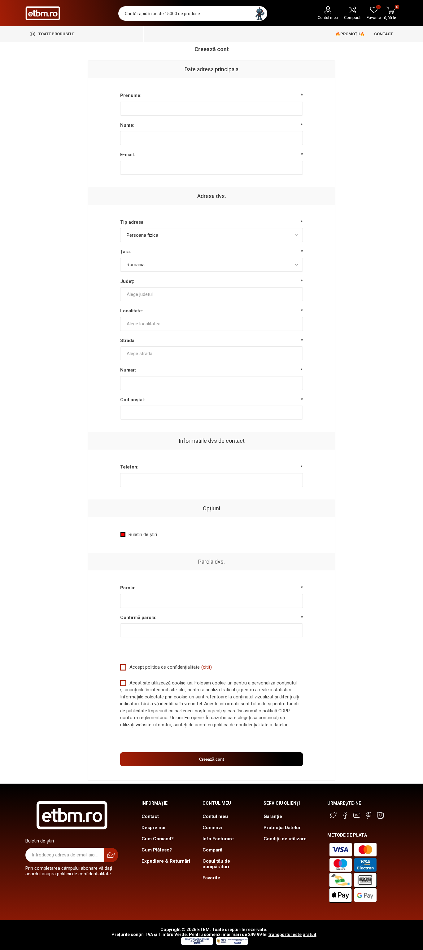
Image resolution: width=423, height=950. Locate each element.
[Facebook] (345, 815)
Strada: (128, 340)
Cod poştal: (132, 399)
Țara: (125, 251)
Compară (352, 17)
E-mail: (127, 154)
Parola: (127, 588)
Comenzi (212, 827)
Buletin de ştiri (143, 534)
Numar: (128, 370)
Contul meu (328, 17)
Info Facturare (218, 839)
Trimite (111, 855)
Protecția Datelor (282, 827)
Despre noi (153, 827)
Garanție (273, 816)
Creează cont (211, 759)
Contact (150, 816)
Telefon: (129, 467)
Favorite (211, 878)
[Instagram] (380, 815)
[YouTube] (357, 815)
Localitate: (131, 311)
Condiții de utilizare (285, 839)
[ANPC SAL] (231, 943)
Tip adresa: (132, 222)
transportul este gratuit (292, 934)
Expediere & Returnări (166, 861)
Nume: (127, 125)
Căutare (260, 13)
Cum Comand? (158, 839)
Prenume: (131, 95)
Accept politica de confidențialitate (164, 667)
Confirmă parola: (138, 617)
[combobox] (211, 294)
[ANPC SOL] (196, 943)
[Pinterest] (368, 815)
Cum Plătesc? (157, 850)
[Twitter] (333, 815)
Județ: (127, 281)
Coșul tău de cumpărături (216, 863)
